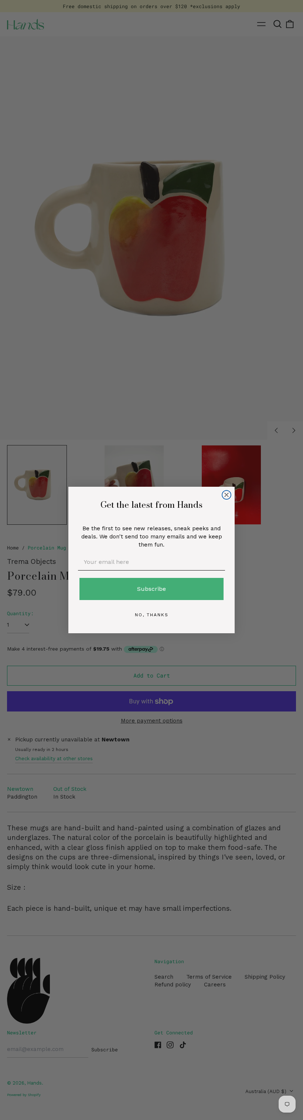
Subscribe (151, 588)
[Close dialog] (226, 494)
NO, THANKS (151, 614)
